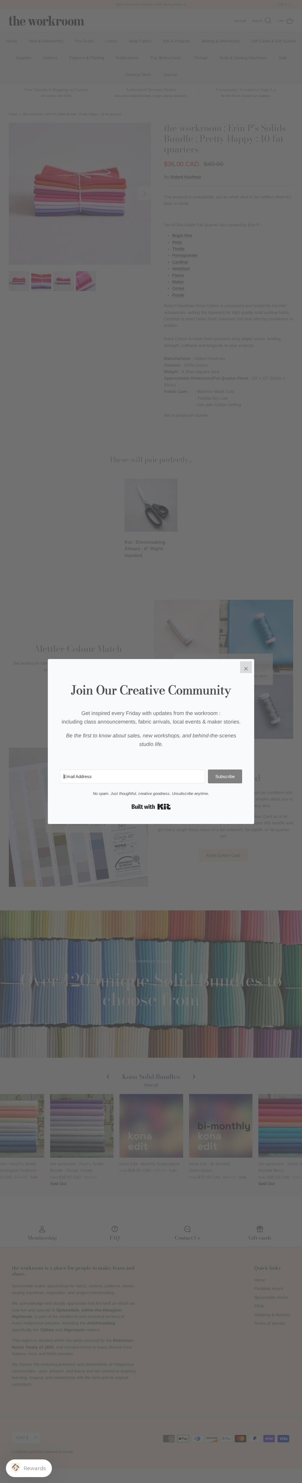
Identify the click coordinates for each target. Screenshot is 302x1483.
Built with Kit (151, 806)
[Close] (246, 667)
